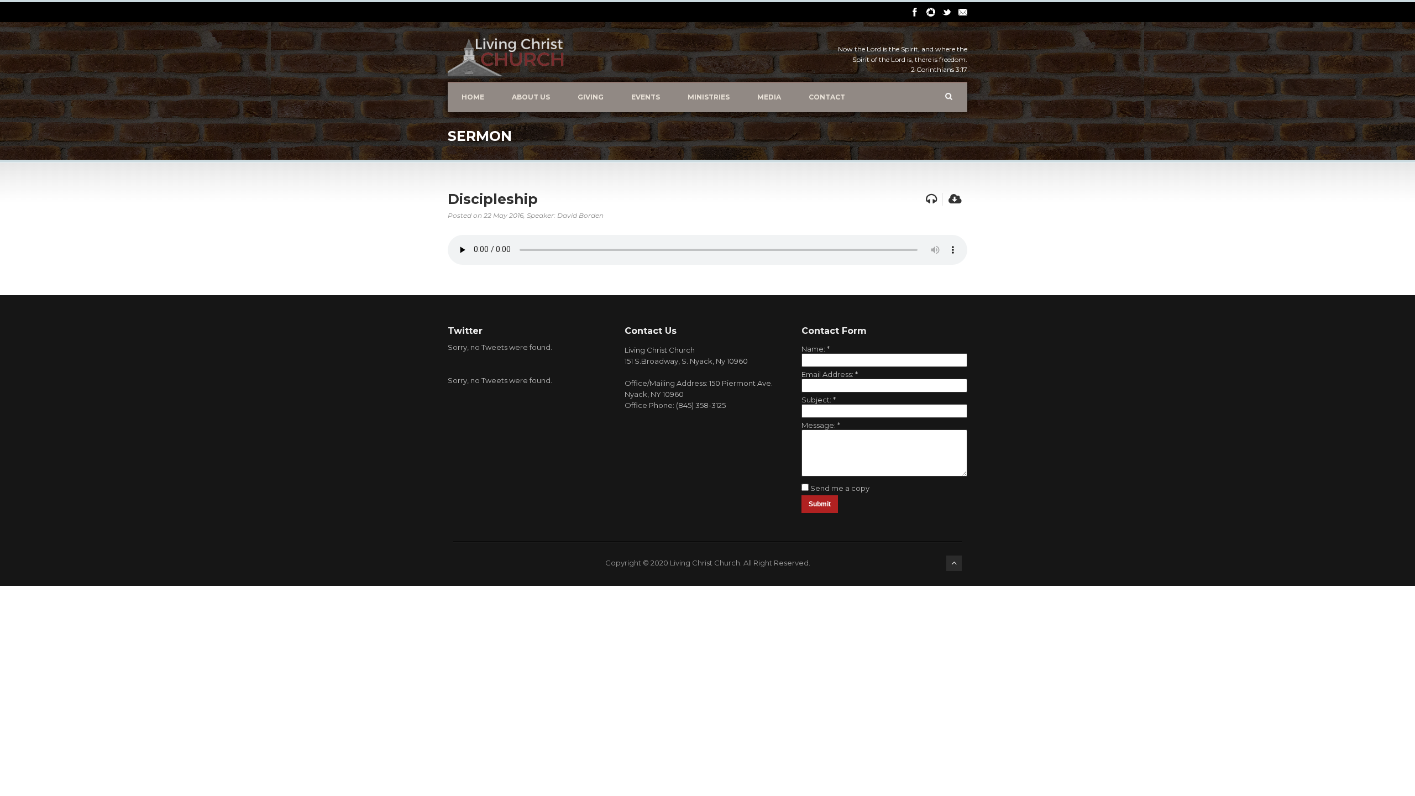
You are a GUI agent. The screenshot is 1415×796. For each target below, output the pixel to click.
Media (769, 97)
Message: (820, 425)
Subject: (818, 399)
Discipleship (493, 199)
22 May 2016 (503, 215)
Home (473, 97)
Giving (591, 97)
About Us (531, 97)
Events (645, 97)
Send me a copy (839, 488)
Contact (827, 97)
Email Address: (829, 374)
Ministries (709, 97)
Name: (815, 348)
